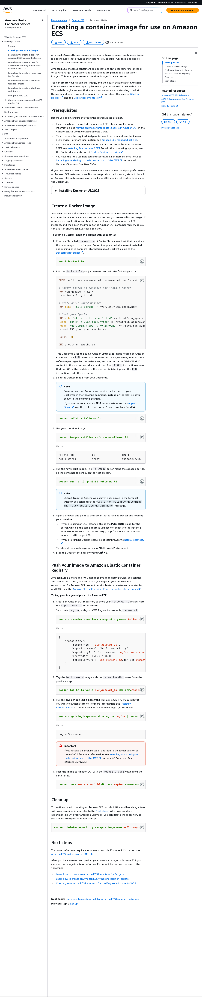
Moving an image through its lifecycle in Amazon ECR (106, 127)
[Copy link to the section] (49, 110)
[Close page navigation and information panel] (196, 53)
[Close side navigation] (42, 20)
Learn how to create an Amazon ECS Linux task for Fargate (90, 874)
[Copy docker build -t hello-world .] (142, 418)
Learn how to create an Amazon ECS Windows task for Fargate (92, 878)
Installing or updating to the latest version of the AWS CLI (89, 160)
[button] (77, 190)
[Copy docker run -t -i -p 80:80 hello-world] (142, 481)
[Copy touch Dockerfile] (142, 261)
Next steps (102, 810)
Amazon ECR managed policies (119, 139)
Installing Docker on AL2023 (84, 148)
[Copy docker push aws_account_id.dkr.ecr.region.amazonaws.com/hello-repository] (142, 784)
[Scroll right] (112, 10)
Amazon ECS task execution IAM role (72, 854)
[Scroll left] (31, 10)
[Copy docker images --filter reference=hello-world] (142, 437)
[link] (98, 20)
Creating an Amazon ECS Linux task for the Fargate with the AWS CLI (96, 883)
